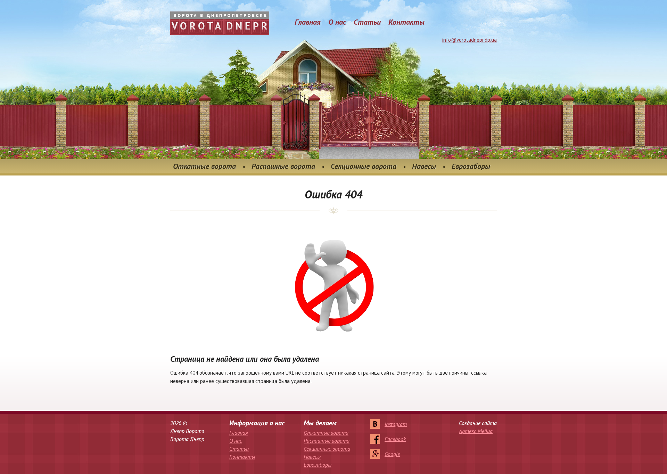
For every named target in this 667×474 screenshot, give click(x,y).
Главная (308, 22)
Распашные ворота (283, 166)
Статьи (367, 22)
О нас (337, 22)
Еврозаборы (471, 166)
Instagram (396, 423)
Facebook (395, 438)
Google (392, 453)
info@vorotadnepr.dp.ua (469, 39)
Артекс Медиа (476, 430)
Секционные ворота (363, 166)
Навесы (424, 166)
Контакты (406, 22)
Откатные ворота (204, 166)
